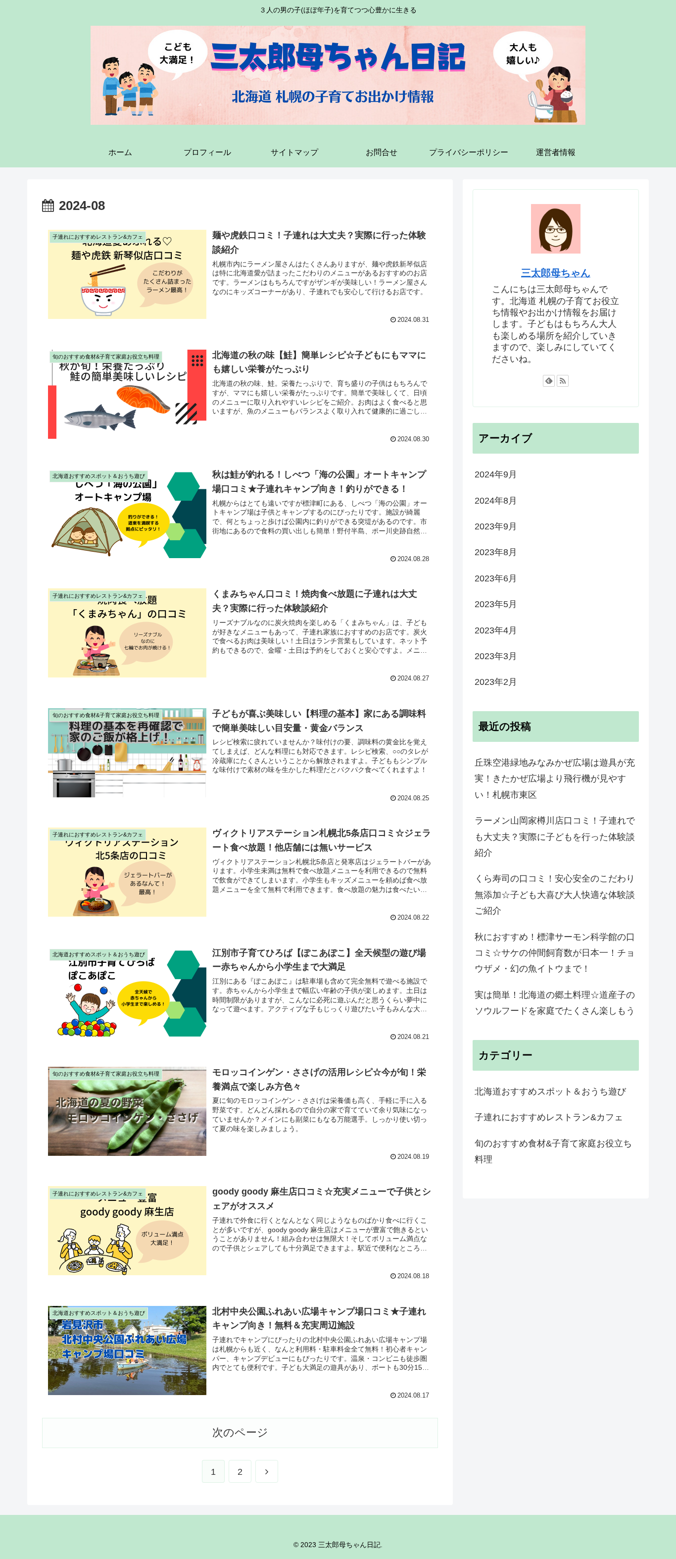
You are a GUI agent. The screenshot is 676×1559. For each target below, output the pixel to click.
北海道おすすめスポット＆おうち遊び (550, 1091)
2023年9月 (496, 526)
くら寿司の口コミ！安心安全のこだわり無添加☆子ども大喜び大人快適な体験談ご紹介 (555, 895)
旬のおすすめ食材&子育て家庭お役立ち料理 (553, 1151)
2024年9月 (496, 474)
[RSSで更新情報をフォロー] (563, 381)
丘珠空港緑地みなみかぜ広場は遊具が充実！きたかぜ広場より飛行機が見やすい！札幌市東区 (555, 779)
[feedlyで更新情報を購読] (549, 381)
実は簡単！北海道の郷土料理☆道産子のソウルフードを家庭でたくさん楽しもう (555, 1003)
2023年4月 (496, 630)
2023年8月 (496, 552)
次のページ (240, 1432)
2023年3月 (496, 656)
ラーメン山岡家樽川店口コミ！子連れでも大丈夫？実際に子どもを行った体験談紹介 (555, 837)
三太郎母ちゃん (555, 272)
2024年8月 (496, 501)
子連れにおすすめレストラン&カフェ (549, 1117)
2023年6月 (496, 578)
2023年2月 (496, 682)
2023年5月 (496, 604)
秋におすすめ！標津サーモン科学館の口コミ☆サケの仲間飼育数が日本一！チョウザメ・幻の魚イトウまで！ (555, 953)
